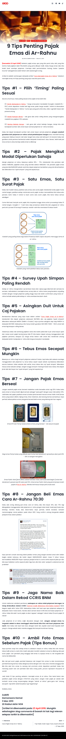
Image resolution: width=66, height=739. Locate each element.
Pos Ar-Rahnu (21, 485)
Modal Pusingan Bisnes (15, 117)
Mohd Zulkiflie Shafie (29, 58)
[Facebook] (56, 3)
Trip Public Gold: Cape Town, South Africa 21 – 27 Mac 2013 (49, 723)
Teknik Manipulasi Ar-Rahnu (16, 104)
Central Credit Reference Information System (43, 606)
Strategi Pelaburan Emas (39, 40)
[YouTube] (59, 3)
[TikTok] (62, 3)
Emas (28, 40)
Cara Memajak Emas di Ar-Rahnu (45, 76)
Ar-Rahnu (22, 40)
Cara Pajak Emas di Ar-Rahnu (52, 317)
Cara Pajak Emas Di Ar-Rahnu (12, 722)
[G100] (5, 3)
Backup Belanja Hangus (15, 124)
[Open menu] (52, 3)
